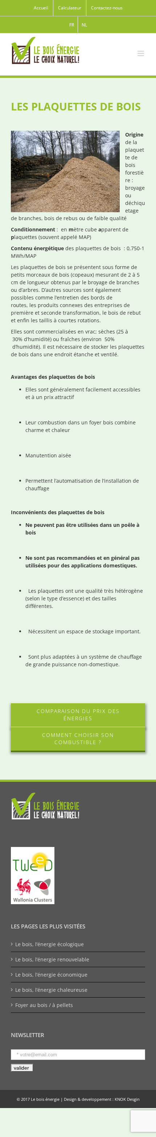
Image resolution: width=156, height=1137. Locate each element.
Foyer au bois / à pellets (44, 1005)
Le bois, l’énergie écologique (49, 944)
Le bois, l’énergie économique (51, 974)
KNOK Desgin (127, 1099)
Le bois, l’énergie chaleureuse (51, 989)
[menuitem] (41, 8)
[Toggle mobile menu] (141, 53)
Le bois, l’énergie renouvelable (52, 959)
